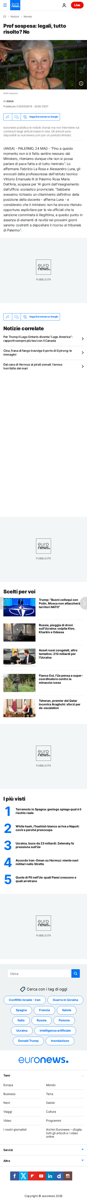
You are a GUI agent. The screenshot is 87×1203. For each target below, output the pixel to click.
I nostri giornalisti (15, 1129)
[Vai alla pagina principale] (15, 5)
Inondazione (60, 1041)
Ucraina (21, 1030)
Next (6, 1103)
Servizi (8, 1150)
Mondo (28, 16)
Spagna (21, 1010)
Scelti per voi (19, 592)
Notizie (15, 16)
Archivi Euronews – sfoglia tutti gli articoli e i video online (64, 1133)
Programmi (53, 1120)
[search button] (75, 973)
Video (7, 1120)
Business (9, 1094)
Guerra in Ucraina (65, 1000)
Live (77, 5)
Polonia (64, 1020)
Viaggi (7, 1111)
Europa (8, 1085)
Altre (6, 1161)
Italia (21, 1020)
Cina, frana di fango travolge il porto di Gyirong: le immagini (37, 352)
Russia (41, 1020)
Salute (66, 1010)
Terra (49, 1094)
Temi (6, 1075)
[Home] (4, 16)
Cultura (51, 1111)
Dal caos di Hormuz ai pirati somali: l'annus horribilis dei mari (33, 366)
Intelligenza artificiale (55, 1030)
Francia (44, 1010)
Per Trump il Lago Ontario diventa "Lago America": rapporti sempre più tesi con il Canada (37, 338)
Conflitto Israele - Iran (25, 1000)
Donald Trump (28, 1041)
